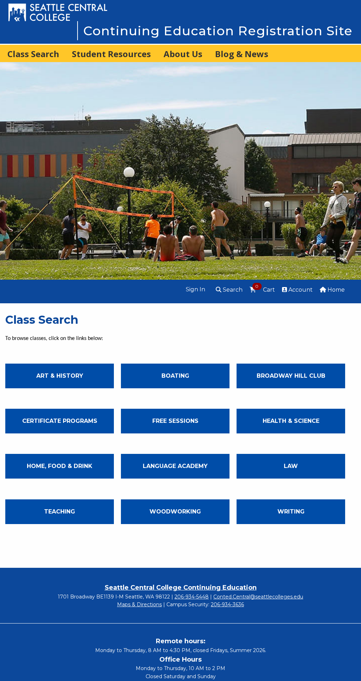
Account (300, 289)
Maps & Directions (139, 604)
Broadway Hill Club (291, 375)
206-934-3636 (227, 604)
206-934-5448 (192, 597)
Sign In (195, 289)
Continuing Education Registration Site (218, 30)
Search (232, 289)
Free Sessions (175, 421)
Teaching (59, 511)
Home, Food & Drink (59, 466)
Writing (291, 511)
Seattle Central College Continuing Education (181, 587)
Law (291, 466)
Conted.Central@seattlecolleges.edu (258, 597)
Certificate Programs (59, 421)
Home (335, 289)
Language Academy (175, 466)
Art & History (59, 375)
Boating (175, 375)
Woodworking (175, 511)
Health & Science (291, 421)
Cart (265, 289)
